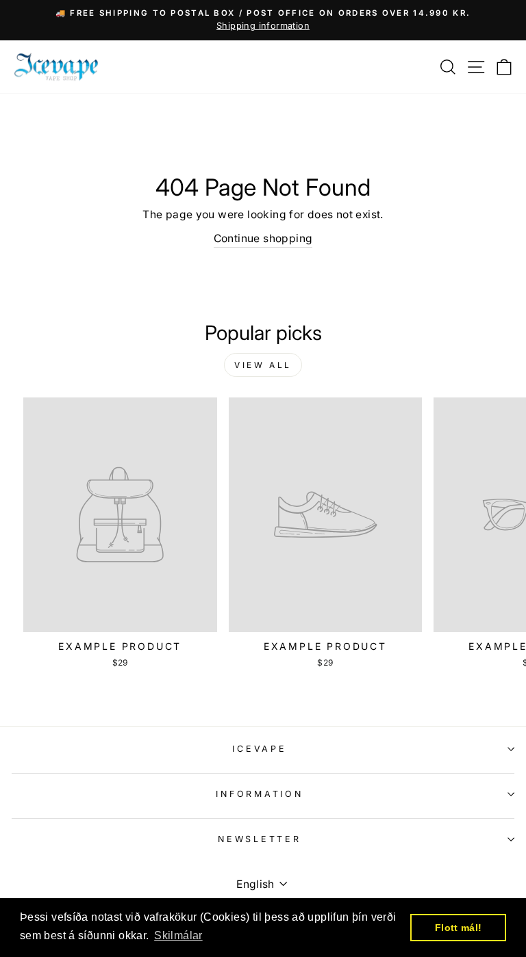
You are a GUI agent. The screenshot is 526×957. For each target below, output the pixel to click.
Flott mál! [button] (458, 927)
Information (259, 794)
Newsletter (259, 839)
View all (263, 365)
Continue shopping (263, 238)
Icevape (259, 749)
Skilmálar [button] (178, 935)
